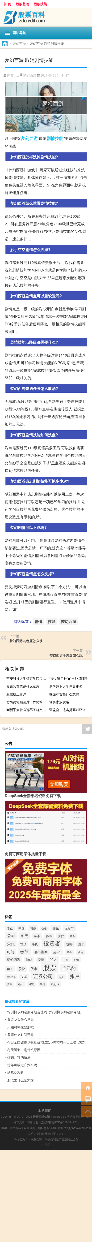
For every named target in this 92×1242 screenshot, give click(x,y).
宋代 (11, 943)
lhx (17, 75)
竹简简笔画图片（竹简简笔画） (27, 701)
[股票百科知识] (46, 17)
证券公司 (43, 975)
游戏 (29, 959)
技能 (59, 138)
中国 (21, 928)
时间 (10, 951)
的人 (53, 959)
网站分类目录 (75, 1116)
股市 (34, 968)
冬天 (24, 935)
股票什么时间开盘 (20, 1034)
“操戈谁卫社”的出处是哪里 (68, 678)
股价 (21, 968)
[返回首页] (86, 1087)
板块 (80, 952)
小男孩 (46, 1144)
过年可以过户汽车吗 (22, 1064)
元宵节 (69, 928)
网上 (10, 969)
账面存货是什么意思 (64, 694)
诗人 (61, 977)
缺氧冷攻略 (15, 1072)
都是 (31, 984)
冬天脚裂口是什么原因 (23, 1049)
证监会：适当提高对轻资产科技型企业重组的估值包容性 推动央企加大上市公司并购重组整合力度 (70, 709)
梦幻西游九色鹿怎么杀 (25, 640)
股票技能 (40, 3)
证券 (24, 977)
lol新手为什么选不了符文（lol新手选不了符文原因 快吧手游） (27, 709)
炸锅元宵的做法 (18, 1057)
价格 (44, 928)
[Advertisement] (46, 1196)
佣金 (55, 928)
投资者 (51, 943)
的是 (65, 960)
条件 (69, 952)
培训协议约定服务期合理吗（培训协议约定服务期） (45, 1011)
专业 (10, 928)
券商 (49, 936)
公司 (11, 935)
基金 (72, 936)
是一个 (57, 952)
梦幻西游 (19, 43)
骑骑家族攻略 (59, 701)
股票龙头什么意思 (20, 1019)
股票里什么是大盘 (20, 1080)
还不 (21, 984)
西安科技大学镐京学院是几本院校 (27, 678)
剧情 (50, 138)
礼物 (76, 960)
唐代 (61, 935)
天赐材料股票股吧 (20, 1027)
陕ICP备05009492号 (65, 1122)
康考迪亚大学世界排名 (65, 686)
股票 (50, 967)
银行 (42, 984)
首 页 (7, 3)
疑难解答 (46, 1122)
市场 (23, 944)
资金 (9, 984)
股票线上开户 (16, 694)
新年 (81, 944)
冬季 (37, 936)
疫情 (41, 959)
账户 (74, 976)
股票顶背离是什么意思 (22, 686)
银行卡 (55, 984)
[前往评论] (86, 1099)
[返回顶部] (86, 1111)
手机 (35, 944)
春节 (24, 951)
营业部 (11, 977)
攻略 (69, 944)
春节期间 (41, 951)
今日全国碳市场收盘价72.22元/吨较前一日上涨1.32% (46, 1042)
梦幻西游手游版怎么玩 (66, 655)
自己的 (69, 968)
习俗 (33, 928)
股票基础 (22, 3)
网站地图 (32, 1122)
